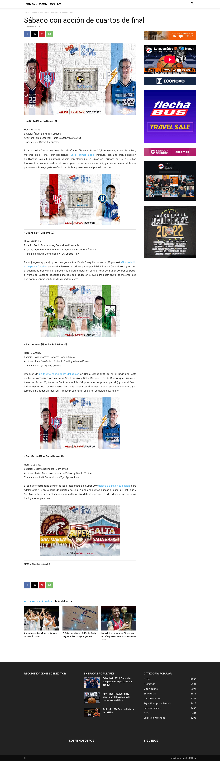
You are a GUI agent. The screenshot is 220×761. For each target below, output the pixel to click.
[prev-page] (26, 646)
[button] (192, 4)
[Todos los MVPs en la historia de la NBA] (92, 712)
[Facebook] (27, 34)
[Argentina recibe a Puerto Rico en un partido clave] (41, 618)
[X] (34, 34)
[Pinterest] (42, 34)
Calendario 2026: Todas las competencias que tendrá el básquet (117, 681)
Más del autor (63, 601)
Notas (34, 12)
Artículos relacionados (38, 601)
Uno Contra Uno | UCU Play (44, 3)
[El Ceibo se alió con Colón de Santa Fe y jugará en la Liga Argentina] (80, 618)
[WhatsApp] (49, 34)
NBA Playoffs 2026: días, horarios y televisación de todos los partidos (116, 697)
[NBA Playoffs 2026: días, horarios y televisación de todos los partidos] (92, 697)
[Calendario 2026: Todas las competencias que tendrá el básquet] (92, 682)
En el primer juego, (83, 154)
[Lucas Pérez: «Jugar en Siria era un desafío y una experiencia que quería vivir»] (118, 618)
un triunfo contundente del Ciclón (59, 373)
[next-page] (31, 646)
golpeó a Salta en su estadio (114, 485)
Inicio (26, 12)
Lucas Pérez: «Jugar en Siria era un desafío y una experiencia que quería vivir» (118, 636)
